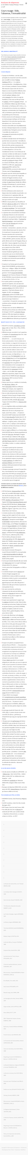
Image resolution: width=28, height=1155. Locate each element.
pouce (3, 532)
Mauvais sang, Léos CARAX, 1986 (11, 992)
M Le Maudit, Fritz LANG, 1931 (11, 980)
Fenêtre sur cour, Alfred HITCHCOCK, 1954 (14, 1089)
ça (13, 606)
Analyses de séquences (10, 2)
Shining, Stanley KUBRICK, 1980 (11, 1095)
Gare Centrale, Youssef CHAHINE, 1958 (13, 900)
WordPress (23, 1149)
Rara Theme (11, 1149)
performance (16, 721)
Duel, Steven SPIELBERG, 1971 (11, 986)
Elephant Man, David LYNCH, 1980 (12, 950)
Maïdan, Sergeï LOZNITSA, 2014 (11, 936)
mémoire (18, 809)
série (9, 530)
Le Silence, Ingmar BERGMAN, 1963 (12, 922)
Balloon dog (6, 774)
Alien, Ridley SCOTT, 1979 (10, 1012)
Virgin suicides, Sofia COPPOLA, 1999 (12, 1006)
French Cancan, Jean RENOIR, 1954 (12, 1034)
